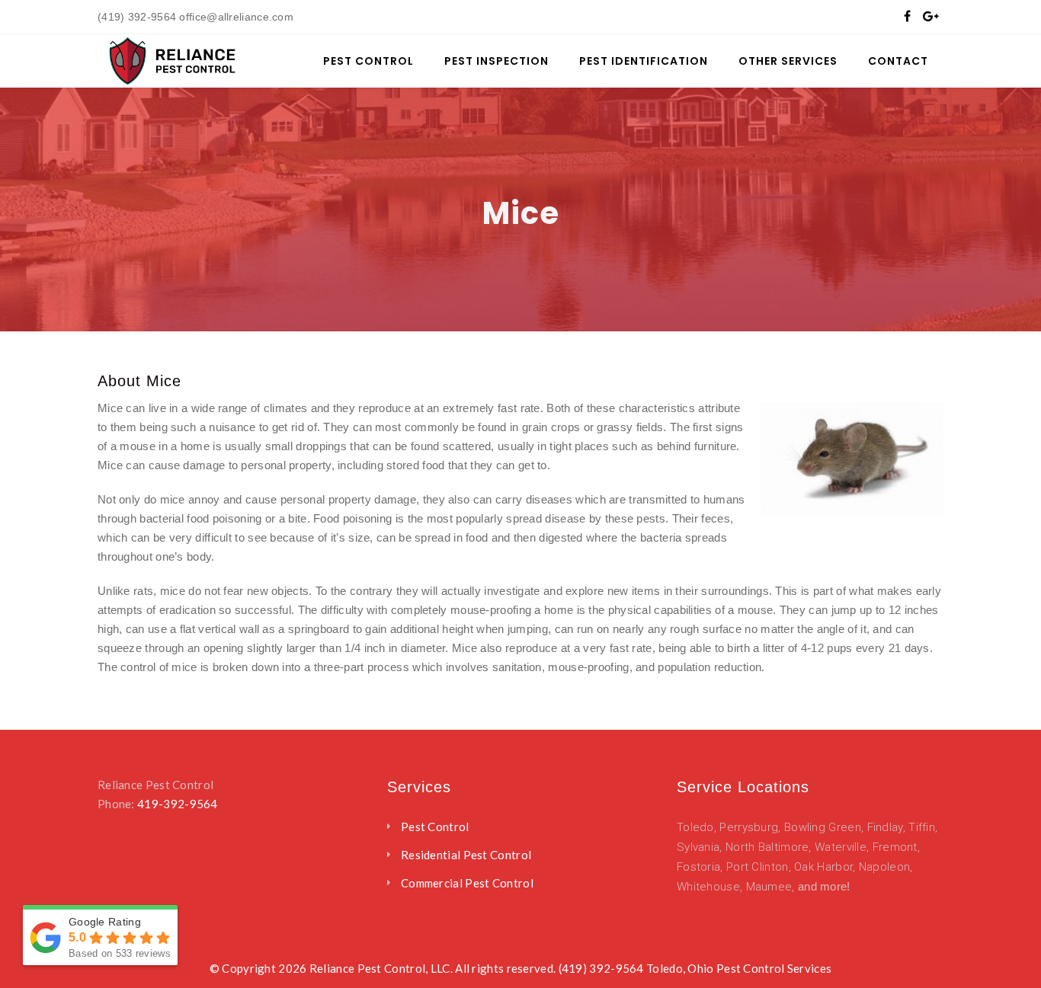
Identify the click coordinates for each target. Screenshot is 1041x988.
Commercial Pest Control (467, 883)
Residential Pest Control (466, 855)
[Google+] (930, 15)
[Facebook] (907, 15)
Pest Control (435, 826)
